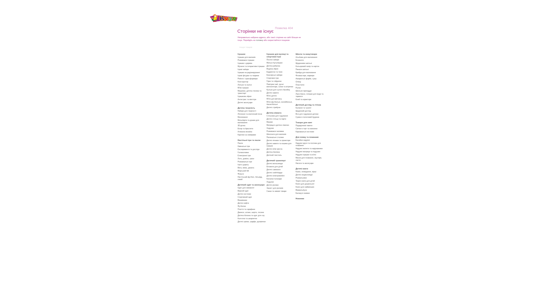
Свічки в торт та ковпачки (306, 129)
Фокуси (241, 174)
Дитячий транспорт (276, 160)
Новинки (300, 198)
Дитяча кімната (274, 113)
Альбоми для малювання (306, 57)
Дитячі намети (273, 93)
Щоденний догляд (303, 111)
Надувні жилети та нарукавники (309, 148)
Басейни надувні (303, 140)
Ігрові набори (243, 69)
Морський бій (243, 171)
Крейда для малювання (306, 72)
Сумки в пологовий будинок (307, 117)
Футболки (242, 206)
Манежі (270, 122)
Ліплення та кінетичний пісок (250, 114)
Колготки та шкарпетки (247, 218)
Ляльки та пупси (245, 85)
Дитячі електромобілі (276, 176)
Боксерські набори (274, 75)
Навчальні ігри (244, 146)
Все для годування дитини (307, 114)
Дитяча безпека (273, 152)
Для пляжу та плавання (307, 137)
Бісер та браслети (245, 129)
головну (259, 40)
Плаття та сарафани (246, 209)
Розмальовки (301, 178)
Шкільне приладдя (303, 91)
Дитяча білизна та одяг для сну (251, 215)
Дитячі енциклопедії (304, 175)
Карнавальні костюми (305, 132)
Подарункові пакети (304, 125)
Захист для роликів (275, 188)
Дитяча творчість (246, 108)
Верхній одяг (243, 191)
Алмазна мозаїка (245, 132)
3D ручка (241, 125)
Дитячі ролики (272, 185)
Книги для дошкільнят (305, 184)
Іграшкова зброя (244, 96)
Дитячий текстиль (274, 155)
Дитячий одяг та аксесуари (251, 185)
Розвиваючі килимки (275, 131)
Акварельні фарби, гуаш (306, 79)
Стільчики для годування (277, 116)
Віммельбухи (301, 190)
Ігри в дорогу (243, 165)
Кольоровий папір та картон (307, 66)
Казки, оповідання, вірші (306, 172)
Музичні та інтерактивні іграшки (251, 66)
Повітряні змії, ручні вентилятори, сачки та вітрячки (280, 85)
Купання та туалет (303, 108)
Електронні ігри (244, 155)
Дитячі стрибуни (273, 107)
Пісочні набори (273, 60)
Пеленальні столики (275, 137)
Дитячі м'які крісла (274, 149)
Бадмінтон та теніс (275, 72)
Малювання (243, 117)
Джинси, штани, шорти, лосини (251, 212)
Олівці (298, 82)
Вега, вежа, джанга (246, 168)
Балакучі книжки (303, 193)
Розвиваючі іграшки (246, 60)
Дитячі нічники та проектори (278, 140)
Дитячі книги (302, 168)
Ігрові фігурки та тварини (248, 75)
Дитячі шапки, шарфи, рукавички (252, 222)
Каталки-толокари (274, 179)
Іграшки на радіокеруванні (249, 72)
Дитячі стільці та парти (276, 119)
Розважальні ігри (245, 162)
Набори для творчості (247, 111)
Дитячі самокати (273, 169)
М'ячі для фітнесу (274, 99)
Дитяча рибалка (273, 66)
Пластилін (300, 85)
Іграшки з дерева (245, 63)
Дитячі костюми (244, 194)
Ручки (298, 88)
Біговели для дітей (275, 167)
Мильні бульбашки (274, 63)
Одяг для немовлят (246, 188)
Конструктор (243, 82)
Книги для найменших (305, 187)
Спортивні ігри (273, 78)
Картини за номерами (247, 135)
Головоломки (243, 152)
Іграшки (241, 54)
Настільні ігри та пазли (249, 140)
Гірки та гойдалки (274, 81)
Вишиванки (242, 200)
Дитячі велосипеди (275, 163)
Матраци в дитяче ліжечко (278, 125)
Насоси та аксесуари (304, 163)
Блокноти (300, 60)
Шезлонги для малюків (276, 134)
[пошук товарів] (300, 47)
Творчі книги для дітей (305, 181)
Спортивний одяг (245, 197)
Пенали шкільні (302, 69)
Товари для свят (304, 122)
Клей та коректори (303, 99)
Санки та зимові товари (276, 191)
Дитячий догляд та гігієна (308, 105)
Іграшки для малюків (246, 57)
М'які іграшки (243, 88)
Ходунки (270, 128)
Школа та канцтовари (306, 54)
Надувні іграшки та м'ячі (306, 155)
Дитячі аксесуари (245, 102)
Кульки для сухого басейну (278, 90)
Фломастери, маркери (305, 75)
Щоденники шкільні (304, 63)
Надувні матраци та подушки (308, 152)
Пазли (240, 143)
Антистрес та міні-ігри (247, 99)
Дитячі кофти (243, 203)
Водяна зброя (272, 69)
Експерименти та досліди (248, 149)
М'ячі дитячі (272, 96)
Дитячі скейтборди (274, 173)
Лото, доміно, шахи (246, 159)
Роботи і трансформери (248, 79)
